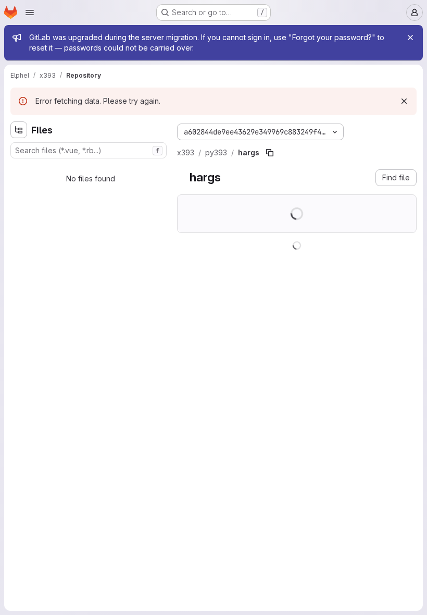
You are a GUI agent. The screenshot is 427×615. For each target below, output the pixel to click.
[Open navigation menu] (29, 12)
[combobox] (88, 150)
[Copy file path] (269, 152)
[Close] (410, 37)
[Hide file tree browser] (18, 129)
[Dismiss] (404, 101)
